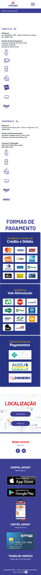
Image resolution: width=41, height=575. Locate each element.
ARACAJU (20, 423)
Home (4, 11)
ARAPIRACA (20, 414)
